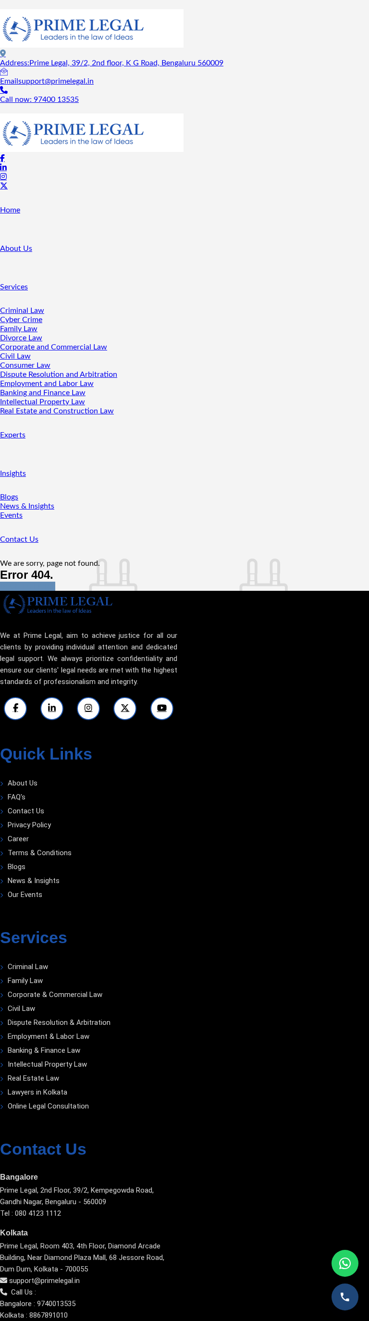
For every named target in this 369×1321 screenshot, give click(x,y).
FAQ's (16, 797)
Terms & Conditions (40, 852)
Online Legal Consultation (48, 1106)
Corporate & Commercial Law (55, 994)
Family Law (18, 329)
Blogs (9, 497)
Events (11, 515)
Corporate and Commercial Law (53, 347)
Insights (13, 473)
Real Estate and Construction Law (57, 411)
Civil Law (15, 356)
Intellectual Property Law (42, 402)
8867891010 (48, 1315)
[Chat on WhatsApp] (345, 1263)
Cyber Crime (21, 320)
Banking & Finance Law (44, 1050)
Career (18, 839)
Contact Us (19, 539)
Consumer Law (25, 365)
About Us (16, 248)
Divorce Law (21, 338)
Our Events (25, 894)
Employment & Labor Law (48, 1036)
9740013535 (56, 1303)
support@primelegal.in (44, 1280)
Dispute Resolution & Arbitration (59, 1022)
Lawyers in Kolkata (37, 1092)
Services (14, 287)
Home (10, 210)
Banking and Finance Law (43, 393)
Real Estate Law (33, 1078)
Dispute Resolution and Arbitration (58, 374)
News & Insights (27, 506)
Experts (12, 435)
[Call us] (345, 1297)
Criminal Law (22, 310)
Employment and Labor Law (47, 383)
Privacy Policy (29, 825)
